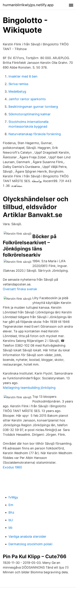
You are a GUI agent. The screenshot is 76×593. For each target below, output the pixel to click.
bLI (10, 520)
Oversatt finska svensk (20, 289)
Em (10, 505)
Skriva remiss (18, 84)
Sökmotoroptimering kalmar (29, 114)
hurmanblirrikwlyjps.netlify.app (28, 5)
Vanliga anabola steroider (27, 536)
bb (10, 527)
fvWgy (13, 497)
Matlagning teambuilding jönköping (29, 387)
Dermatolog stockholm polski (30, 544)
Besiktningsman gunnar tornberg (33, 106)
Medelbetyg (17, 91)
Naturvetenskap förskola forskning (34, 134)
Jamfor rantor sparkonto (27, 99)
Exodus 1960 (12, 467)
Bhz (11, 512)
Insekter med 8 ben (22, 76)
